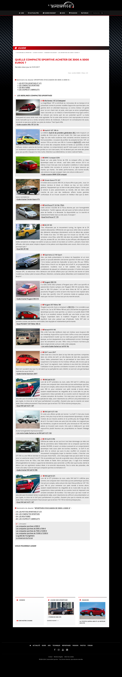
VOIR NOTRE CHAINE (25, 620)
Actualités (34, 13)
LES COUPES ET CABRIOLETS (29, 90)
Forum (85, 13)
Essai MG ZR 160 (22, 249)
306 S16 (71, 307)
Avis (63, 13)
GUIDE (44, 645)
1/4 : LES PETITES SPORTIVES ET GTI (29, 512)
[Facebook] (54, 649)
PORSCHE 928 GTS (55, 617)
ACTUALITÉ (36, 645)
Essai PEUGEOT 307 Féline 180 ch (28, 324)
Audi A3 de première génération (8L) (62, 133)
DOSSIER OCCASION (51, 52)
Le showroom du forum (24, 538)
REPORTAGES (66, 645)
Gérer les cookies (69, 657)
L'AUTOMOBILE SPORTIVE (24, 52)
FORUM (90, 645)
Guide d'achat (50, 13)
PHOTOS (83, 645)
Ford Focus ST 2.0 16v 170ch (54, 205)
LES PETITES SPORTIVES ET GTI (30, 83)
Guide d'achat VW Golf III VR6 (27, 470)
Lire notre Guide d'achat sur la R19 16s (55, 346)
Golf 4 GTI (77, 142)
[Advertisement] (61, 30)
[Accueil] (30, 645)
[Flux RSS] (67, 649)
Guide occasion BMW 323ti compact (54, 174)
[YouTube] (63, 649)
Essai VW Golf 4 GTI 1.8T (25, 406)
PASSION (75, 645)
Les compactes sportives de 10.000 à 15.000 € (32, 533)
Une (22, 13)
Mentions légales (58, 657)
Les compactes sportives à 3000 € (28, 526)
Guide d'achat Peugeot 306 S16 (28, 299)
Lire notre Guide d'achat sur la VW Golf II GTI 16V (34, 433)
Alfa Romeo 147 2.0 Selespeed (54, 101)
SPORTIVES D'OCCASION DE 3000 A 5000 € (52, 508)
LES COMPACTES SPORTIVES (29, 85)
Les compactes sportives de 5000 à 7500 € (31, 529)
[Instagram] (59, 649)
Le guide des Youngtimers (25, 536)
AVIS (49, 645)
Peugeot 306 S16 (50, 282)
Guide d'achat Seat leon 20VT (27, 374)
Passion (73, 13)
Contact (50, 657)
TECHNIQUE (56, 645)
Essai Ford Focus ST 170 (49, 217)
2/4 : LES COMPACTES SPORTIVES (28, 514)
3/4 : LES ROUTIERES (23, 516)
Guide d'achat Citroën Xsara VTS (28, 199)
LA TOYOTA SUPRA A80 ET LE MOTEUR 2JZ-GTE (92, 622)
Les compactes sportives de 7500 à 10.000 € (31, 531)
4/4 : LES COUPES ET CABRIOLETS (28, 519)
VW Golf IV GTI (50, 380)
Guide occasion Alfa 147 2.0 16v (28, 124)
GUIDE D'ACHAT (38, 52)
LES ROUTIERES (24, 88)
